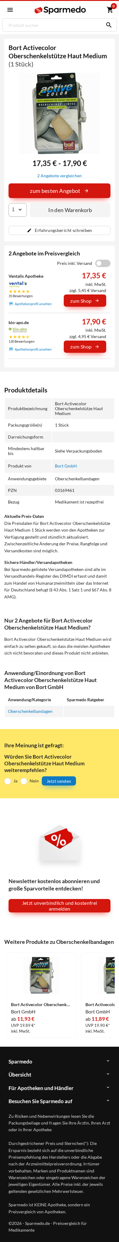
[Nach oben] (109, 1228)
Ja (15, 780)
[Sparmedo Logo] (60, 10)
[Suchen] (107, 25)
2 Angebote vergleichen (59, 175)
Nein (34, 780)
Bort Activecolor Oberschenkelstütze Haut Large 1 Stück (41, 1004)
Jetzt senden (59, 781)
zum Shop (81, 301)
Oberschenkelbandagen (30, 711)
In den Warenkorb (70, 210)
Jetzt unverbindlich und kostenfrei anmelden (59, 906)
